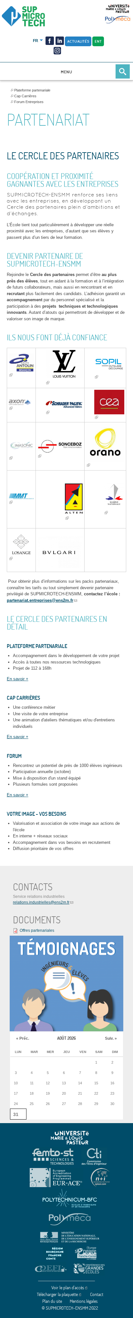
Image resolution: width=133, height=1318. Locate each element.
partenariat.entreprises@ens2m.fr (40, 600)
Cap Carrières (25, 96)
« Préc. (22, 1038)
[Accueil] (34, 17)
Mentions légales (83, 1301)
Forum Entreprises (29, 102)
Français (35, 40)
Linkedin (60, 41)
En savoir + (17, 678)
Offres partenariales (37, 930)
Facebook (50, 41)
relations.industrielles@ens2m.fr (41, 902)
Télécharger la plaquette (57, 1294)
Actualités (78, 41)
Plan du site (52, 1301)
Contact (96, 1294)
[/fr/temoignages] (66, 984)
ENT (98, 41)
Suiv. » (111, 1038)
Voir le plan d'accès (67, 1288)
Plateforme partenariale (32, 90)
